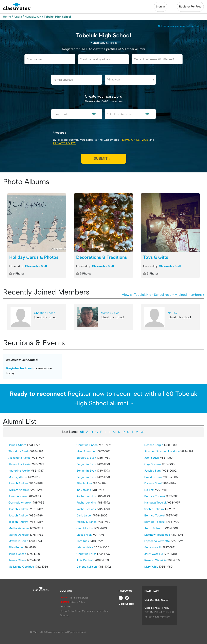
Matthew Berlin (18, 541)
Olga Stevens (152, 464)
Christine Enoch (44, 313)
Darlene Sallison (86, 566)
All (82, 432)
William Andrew (18, 490)
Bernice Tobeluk (154, 496)
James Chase (17, 554)
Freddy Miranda (86, 522)
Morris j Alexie (110, 313)
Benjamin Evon (86, 464)
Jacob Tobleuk (153, 528)
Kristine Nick (84, 547)
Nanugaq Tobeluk (155, 502)
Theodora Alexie (19, 451)
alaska (18, 16)
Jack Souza (151, 457)
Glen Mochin (84, 528)
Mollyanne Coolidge (21, 566)
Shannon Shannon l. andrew (162, 451)
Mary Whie (151, 566)
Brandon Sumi (153, 477)
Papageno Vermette (157, 541)
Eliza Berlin (15, 547)
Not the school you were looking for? (178, 26)
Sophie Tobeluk (154, 509)
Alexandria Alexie (19, 457)
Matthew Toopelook (157, 534)
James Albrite (17, 445)
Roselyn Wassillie (155, 560)
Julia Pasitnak (85, 560)
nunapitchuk (33, 16)
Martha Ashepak (18, 528)
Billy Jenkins (84, 483)
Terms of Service (134, 139)
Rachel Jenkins (86, 496)
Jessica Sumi (153, 470)
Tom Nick (82, 541)
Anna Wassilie (153, 547)
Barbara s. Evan (86, 457)
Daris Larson (84, 515)
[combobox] (130, 80)
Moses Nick (84, 534)
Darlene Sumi (153, 483)
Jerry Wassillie (153, 554)
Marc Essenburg (86, 451)
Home (7, 16)
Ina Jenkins (83, 490)
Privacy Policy (64, 143)
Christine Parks (86, 554)
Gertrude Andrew (19, 502)
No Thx (172, 313)
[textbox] (130, 79)
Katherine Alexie (19, 470)
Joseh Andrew (17, 496)
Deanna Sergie (153, 445)
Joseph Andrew (18, 483)
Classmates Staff (36, 266)
